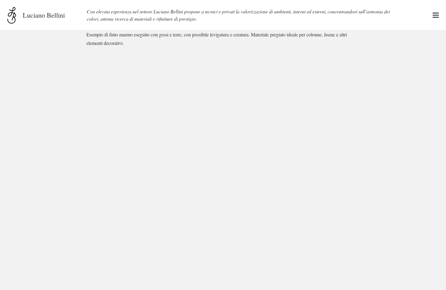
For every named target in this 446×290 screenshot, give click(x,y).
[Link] (11, 15)
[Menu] (436, 15)
